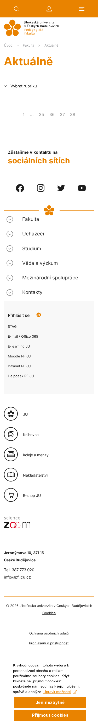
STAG (12, 326)
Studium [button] (31, 249)
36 (52, 114)
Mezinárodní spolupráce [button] (50, 278)
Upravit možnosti (57, 692)
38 (72, 114)
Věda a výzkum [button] (40, 263)
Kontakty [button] (32, 292)
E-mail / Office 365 (23, 336)
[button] (16, 9)
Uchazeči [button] (33, 234)
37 (62, 114)
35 (41, 114)
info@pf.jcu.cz (17, 577)
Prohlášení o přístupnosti (49, 643)
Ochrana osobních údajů (49, 633)
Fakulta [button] (30, 219)
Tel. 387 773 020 (19, 569)
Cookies (49, 613)
